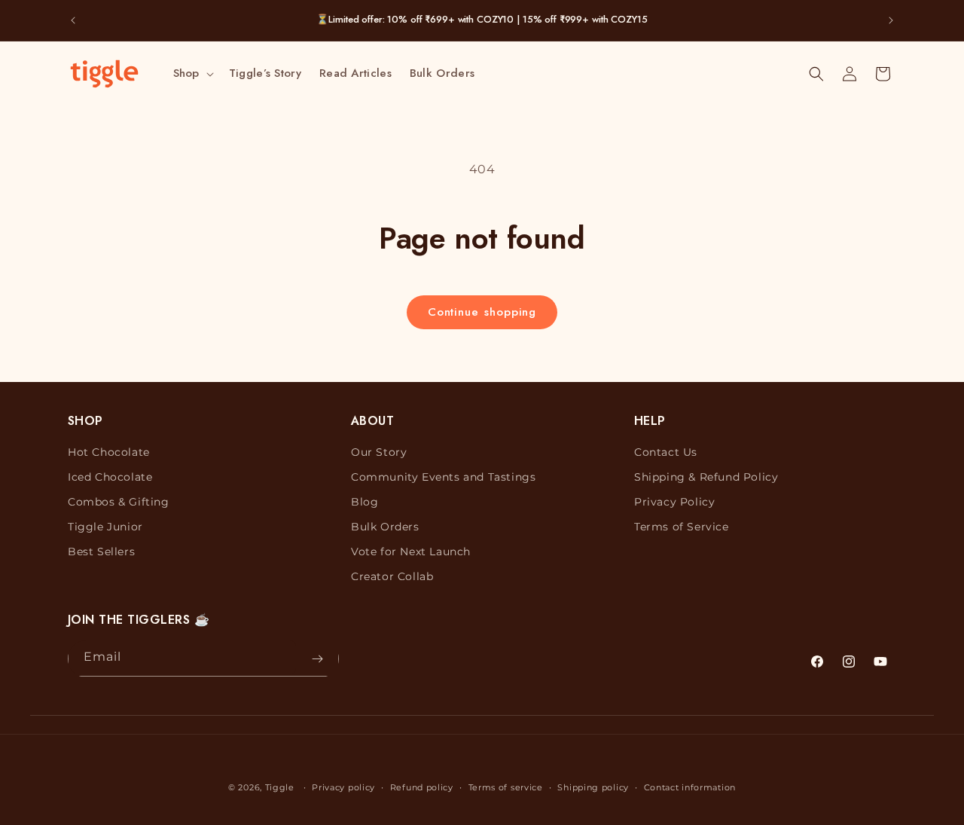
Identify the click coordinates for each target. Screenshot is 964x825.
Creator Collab (392, 577)
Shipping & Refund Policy (706, 477)
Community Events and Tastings (443, 477)
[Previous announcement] (73, 20)
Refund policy (421, 786)
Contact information (690, 786)
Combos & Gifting (118, 502)
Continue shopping (482, 312)
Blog (364, 502)
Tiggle (279, 787)
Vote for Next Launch (411, 551)
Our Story (379, 452)
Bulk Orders (385, 526)
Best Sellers (101, 551)
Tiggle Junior (105, 526)
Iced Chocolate (110, 477)
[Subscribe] (317, 658)
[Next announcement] (891, 20)
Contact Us (665, 452)
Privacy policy (343, 786)
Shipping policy (593, 786)
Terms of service (505, 786)
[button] (192, 73)
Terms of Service (681, 526)
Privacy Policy (674, 502)
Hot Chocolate (109, 452)
